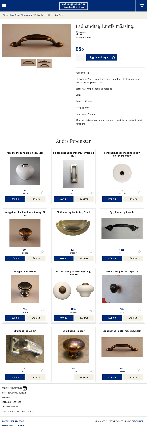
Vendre (139, 421)
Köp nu (15, 199)
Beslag (17, 15)
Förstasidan (8, 15)
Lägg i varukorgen (99, 57)
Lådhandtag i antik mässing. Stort (49, 15)
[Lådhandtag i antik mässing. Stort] (44, 66)
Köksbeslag (27, 15)
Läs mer (36, 199)
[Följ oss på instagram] (25, 388)
